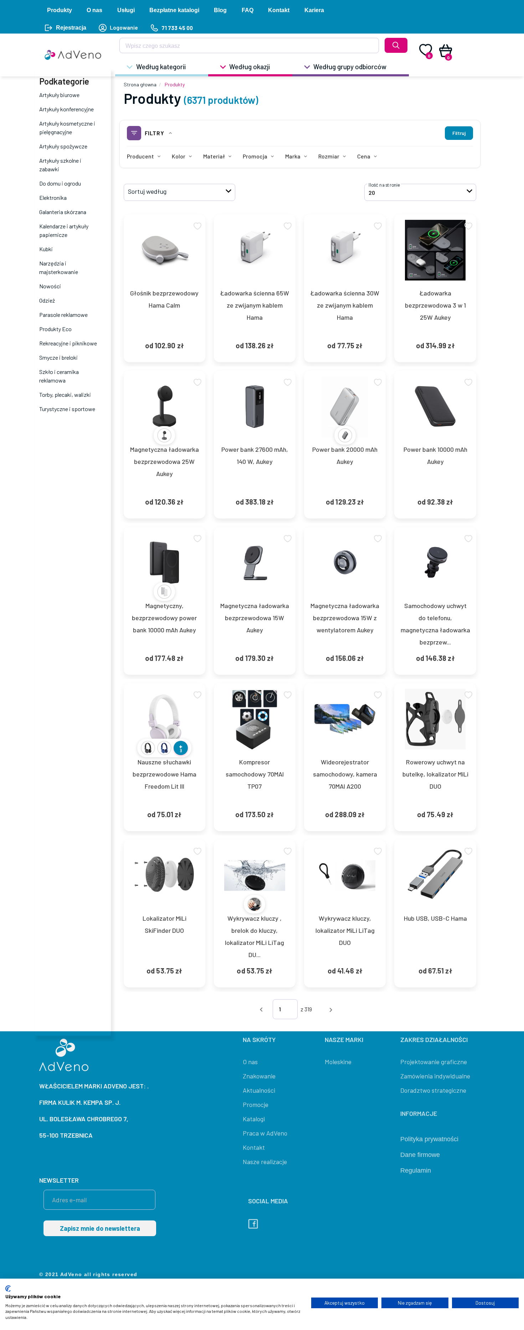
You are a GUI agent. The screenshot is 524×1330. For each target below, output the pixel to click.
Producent (140, 156)
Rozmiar (328, 156)
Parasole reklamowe (63, 314)
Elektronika (53, 197)
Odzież (47, 300)
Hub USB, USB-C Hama (435, 918)
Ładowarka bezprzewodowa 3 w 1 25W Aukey (435, 305)
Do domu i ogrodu (60, 183)
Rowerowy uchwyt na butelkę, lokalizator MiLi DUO (435, 774)
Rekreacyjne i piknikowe (68, 343)
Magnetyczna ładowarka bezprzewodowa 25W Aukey (164, 461)
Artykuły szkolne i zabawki (60, 164)
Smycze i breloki (58, 357)
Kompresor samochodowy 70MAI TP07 (255, 774)
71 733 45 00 (176, 28)
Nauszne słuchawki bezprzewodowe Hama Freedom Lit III (164, 774)
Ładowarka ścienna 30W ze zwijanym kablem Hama (344, 305)
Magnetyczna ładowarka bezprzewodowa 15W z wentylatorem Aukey (344, 618)
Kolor (178, 156)
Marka (292, 156)
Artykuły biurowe (59, 94)
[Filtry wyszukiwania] (369, 48)
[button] (180, 192)
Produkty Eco (55, 328)
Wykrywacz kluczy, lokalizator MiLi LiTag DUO (345, 930)
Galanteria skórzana (62, 211)
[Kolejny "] (331, 1009)
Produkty (175, 84)
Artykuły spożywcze (63, 146)
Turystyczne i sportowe (67, 408)
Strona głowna (140, 84)
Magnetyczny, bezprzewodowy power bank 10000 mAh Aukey (164, 618)
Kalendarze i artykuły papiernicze (63, 230)
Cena (363, 156)
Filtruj (459, 133)
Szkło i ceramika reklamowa (59, 376)
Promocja (255, 156)
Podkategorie (64, 81)
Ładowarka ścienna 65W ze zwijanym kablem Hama (254, 305)
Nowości (50, 286)
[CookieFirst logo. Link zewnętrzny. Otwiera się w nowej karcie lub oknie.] (8, 1288)
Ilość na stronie (384, 185)
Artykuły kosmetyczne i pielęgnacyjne (67, 127)
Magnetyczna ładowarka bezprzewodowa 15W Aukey (254, 618)
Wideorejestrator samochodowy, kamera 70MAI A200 (345, 774)
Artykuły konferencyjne (66, 109)
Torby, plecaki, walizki (65, 394)
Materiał (214, 156)
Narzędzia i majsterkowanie (58, 267)
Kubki (46, 249)
